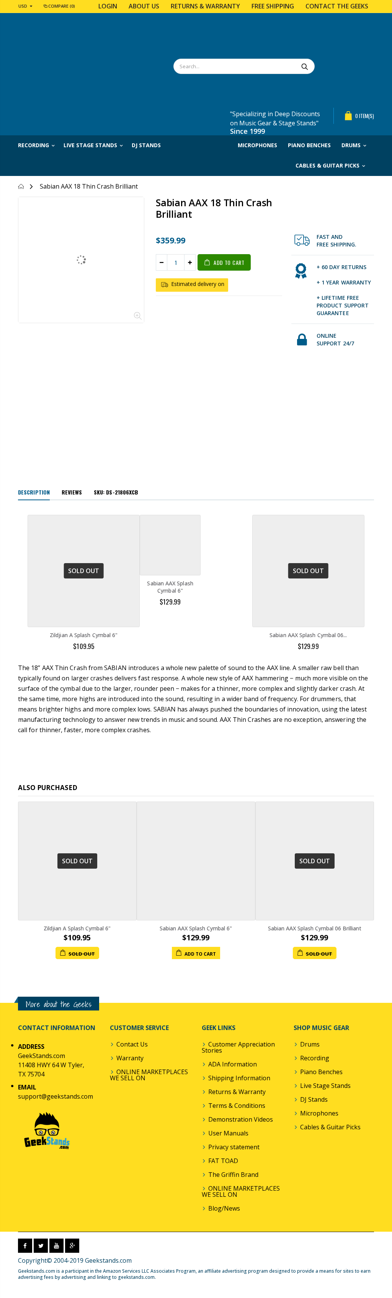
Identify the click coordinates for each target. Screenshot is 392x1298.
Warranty (130, 1058)
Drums (310, 1044)
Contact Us (132, 1044)
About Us (144, 6)
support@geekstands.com (55, 1096)
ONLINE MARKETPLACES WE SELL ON (149, 1075)
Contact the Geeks (336, 6)
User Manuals (228, 1133)
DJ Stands (314, 1099)
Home (21, 186)
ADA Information (232, 1064)
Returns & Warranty (205, 6)
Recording (314, 1058)
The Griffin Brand (233, 1174)
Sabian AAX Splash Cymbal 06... (308, 635)
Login (107, 6)
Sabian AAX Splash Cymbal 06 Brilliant (314, 928)
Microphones (319, 1113)
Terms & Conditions (236, 1105)
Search (305, 66)
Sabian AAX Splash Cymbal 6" (170, 587)
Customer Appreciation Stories (238, 1047)
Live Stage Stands (325, 1085)
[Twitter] (41, 1246)
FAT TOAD (223, 1161)
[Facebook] (25, 1246)
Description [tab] (34, 492)
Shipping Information (239, 1078)
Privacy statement (234, 1147)
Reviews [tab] (72, 492)
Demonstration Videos (240, 1119)
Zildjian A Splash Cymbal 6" (84, 635)
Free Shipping (273, 6)
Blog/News (224, 1208)
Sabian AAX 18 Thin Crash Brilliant (214, 208)
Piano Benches (321, 1072)
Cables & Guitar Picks (330, 1127)
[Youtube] (56, 1246)
